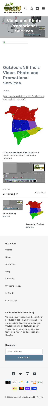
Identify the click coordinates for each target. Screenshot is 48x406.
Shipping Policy (13, 286)
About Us (10, 264)
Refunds (9, 293)
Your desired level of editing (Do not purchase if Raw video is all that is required (21, 155)
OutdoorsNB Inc (19, 397)
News (8, 257)
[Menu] (43, 8)
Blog (7, 271)
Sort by (6, 190)
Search (9, 249)
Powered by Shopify (34, 397)
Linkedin (9, 278)
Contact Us (11, 300)
